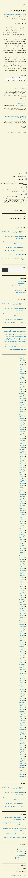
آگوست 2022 (22, 427)
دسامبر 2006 (22, 767)
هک (15, 347)
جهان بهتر (24, 339)
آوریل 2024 (22, 402)
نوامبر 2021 (22, 444)
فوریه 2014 (22, 612)
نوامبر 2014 (22, 595)
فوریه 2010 (22, 698)
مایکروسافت (11, 344)
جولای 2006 (22, 776)
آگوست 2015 (22, 579)
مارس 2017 (22, 545)
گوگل (14, 349)
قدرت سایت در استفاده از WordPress (17, 875)
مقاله (15, 132)
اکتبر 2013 (22, 619)
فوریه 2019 (22, 503)
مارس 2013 (22, 632)
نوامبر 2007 (22, 747)
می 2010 (23, 693)
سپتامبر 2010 (22, 686)
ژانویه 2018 (22, 527)
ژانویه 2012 (22, 657)
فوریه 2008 (22, 742)
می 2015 (23, 585)
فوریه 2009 (22, 720)
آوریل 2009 (22, 717)
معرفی (6, 344)
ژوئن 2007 (22, 756)
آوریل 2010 (22, 695)
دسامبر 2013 (22, 615)
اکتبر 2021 (22, 446)
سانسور (24, 341)
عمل (18, 344)
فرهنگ (16, 344)
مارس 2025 (22, 384)
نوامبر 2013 (22, 617)
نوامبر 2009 (22, 704)
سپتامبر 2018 (22, 512)
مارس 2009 (22, 718)
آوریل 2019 (22, 500)
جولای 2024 (22, 397)
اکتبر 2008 (22, 727)
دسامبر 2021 (22, 442)
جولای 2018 (22, 516)
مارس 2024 (22, 404)
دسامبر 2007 (22, 745)
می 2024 (23, 400)
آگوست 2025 (22, 375)
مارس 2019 (22, 502)
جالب (24, 336)
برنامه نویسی (16, 334)
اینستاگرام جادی (21, 283)
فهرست (4, 4)
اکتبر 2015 (22, 576)
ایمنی (5, 331)
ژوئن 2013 (22, 626)
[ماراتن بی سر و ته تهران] (14, 108)
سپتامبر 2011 (22, 664)
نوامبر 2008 (22, 726)
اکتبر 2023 (22, 413)
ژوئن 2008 (22, 735)
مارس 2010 (22, 697)
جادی (24, 5)
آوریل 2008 (22, 738)
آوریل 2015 (22, 586)
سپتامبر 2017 (22, 534)
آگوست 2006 (22, 774)
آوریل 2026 (22, 364)
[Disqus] (14, 153)
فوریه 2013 (22, 633)
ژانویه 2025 (22, 386)
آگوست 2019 (22, 492)
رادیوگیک (7, 339)
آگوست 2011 (22, 666)
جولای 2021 (22, 451)
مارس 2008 (22, 740)
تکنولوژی (6, 334)
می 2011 (23, 671)
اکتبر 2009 (22, 706)
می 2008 (23, 736)
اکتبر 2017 (22, 532)
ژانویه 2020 (22, 483)
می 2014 (23, 606)
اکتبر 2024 (22, 391)
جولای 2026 (22, 359)
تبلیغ (11, 334)
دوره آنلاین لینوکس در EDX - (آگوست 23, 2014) (14, 251)
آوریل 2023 (22, 424)
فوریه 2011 (22, 677)
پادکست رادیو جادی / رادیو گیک (18, 285)
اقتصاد (18, 331)
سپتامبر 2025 (22, 373)
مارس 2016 (22, 567)
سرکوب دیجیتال (13, 341)
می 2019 (23, 498)
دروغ (11, 339)
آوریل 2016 (22, 565)
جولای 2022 (22, 429)
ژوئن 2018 (22, 518)
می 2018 (23, 520)
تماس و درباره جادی (21, 868)
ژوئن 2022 (22, 431)
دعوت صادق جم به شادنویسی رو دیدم (12, 14)
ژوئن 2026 (22, 361)
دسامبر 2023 (22, 409)
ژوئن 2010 (22, 691)
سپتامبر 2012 (22, 642)
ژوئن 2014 (22, 605)
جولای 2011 (22, 668)
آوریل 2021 (22, 456)
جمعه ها (13, 336)
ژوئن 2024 (22, 399)
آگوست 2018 (22, 514)
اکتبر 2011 (22, 662)
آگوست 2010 (22, 688)
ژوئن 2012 (22, 648)
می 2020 (23, 476)
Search (24, 267)
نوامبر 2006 (22, 769)
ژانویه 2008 (22, 744)
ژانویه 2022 (22, 440)
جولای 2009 (22, 711)
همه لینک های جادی (20, 292)
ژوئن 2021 (22, 453)
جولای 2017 (22, 538)
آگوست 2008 (22, 731)
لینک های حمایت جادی (20, 290)
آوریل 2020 (22, 478)
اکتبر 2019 (22, 489)
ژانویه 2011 (22, 679)
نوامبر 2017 (22, 530)
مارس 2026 (22, 366)
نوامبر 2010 (22, 682)
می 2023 (23, 422)
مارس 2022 (22, 436)
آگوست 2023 (22, 417)
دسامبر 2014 (22, 594)
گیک (11, 349)
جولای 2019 (22, 494)
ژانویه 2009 (22, 722)
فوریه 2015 (22, 590)
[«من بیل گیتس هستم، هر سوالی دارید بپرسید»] (14, 94)
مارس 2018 (22, 523)
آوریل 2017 (22, 543)
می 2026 (23, 362)
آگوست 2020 (22, 471)
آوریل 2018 (22, 521)
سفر (8, 341)
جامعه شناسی (17, 336)
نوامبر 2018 (22, 509)
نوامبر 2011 (22, 661)
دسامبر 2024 (22, 388)
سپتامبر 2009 (22, 708)
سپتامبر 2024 (22, 393)
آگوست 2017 (22, 536)
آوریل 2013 (22, 630)
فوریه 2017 (22, 547)
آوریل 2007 (22, 760)
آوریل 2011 (22, 673)
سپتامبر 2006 (22, 773)
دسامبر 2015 (22, 572)
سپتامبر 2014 (22, 599)
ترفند (9, 334)
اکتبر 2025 (22, 371)
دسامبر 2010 (22, 680)
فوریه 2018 (22, 525)
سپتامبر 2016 (22, 556)
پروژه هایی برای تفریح (21, 871)
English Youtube (21, 281)
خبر (14, 339)
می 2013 (23, 628)
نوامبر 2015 (22, 574)
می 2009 (23, 715)
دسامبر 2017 (22, 529)
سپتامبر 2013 (22, 621)
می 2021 (23, 455)
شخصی (11, 132)
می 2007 (23, 758)
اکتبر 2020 (22, 467)
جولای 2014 (22, 603)
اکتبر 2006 (22, 771)
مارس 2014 (22, 610)
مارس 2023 (22, 426)
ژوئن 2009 (22, 713)
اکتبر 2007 (22, 749)
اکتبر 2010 (22, 684)
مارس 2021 (22, 458)
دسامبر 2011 (22, 659)
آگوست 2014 (22, 601)
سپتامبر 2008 (22, 729)
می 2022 (23, 433)
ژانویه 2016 (22, 570)
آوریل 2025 (22, 382)
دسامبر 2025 (22, 368)
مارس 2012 (22, 653)
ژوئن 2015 (22, 583)
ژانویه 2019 (22, 505)
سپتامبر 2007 (22, 751)
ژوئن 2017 (22, 539)
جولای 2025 (22, 377)
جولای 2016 (22, 559)
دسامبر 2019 (22, 485)
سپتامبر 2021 (22, 447)
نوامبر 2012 (22, 639)
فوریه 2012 (22, 655)
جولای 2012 (22, 646)
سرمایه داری (20, 341)
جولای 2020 (22, 473)
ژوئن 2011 (22, 670)
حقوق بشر (19, 339)
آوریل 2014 (22, 608)
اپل (11, 331)
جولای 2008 (22, 733)
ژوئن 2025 (22, 379)
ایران (9, 331)
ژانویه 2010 (22, 700)
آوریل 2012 (22, 652)
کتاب (25, 349)
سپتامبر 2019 (22, 491)
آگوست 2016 (22, 558)
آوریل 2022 (22, 435)
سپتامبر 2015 (22, 577)
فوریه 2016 (22, 568)
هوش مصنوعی (18, 346)
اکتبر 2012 (22, 641)
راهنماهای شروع (21, 289)
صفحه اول (23, 865)
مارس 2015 (22, 588)
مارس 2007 (22, 762)
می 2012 (23, 650)
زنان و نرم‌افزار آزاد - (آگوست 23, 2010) (17, 254)
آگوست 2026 (22, 357)
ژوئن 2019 (22, 496)
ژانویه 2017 (22, 549)
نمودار (24, 346)
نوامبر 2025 (22, 370)
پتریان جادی (22, 287)
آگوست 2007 (22, 753)
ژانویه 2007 (22, 765)
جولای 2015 (22, 581)
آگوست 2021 (22, 449)
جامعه (21, 336)
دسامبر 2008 (22, 724)
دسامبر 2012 (22, 637)
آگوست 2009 (22, 709)
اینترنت (24, 334)
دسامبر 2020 (22, 464)
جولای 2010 (22, 689)
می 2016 (23, 563)
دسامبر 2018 (22, 507)
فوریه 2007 (22, 764)
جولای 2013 (22, 624)
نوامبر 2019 (22, 487)
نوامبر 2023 (22, 411)
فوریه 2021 (22, 460)
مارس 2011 (22, 675)
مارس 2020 (22, 480)
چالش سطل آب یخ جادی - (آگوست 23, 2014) (15, 247)
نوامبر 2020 (22, 465)
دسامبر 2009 (22, 702)
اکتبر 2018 (22, 511)
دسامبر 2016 (22, 550)
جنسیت (9, 336)
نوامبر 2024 (22, 390)
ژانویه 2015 (22, 592)
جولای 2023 (22, 418)
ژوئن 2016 (22, 561)
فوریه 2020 (22, 482)
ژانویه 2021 (22, 462)
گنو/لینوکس (19, 349)
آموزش (21, 331)
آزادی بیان (24, 331)
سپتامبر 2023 (22, 415)
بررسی (21, 334)
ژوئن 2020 (22, 474)
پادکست (5, 346)
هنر (22, 346)
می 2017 (23, 541)
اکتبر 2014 (22, 597)
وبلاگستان (7, 132)
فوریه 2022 (22, 438)
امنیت (14, 331)
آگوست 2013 (22, 623)
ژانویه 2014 (22, 614)
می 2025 (23, 380)
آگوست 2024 (22, 395)
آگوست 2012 (22, 644)
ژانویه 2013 (22, 635)
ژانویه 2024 (22, 408)
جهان (6, 336)
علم (20, 344)
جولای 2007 (22, 755)
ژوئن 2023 (22, 420)
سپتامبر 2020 (22, 469)
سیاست (5, 341)
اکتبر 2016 (22, 554)
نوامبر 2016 (22, 552)
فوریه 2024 (22, 406)
